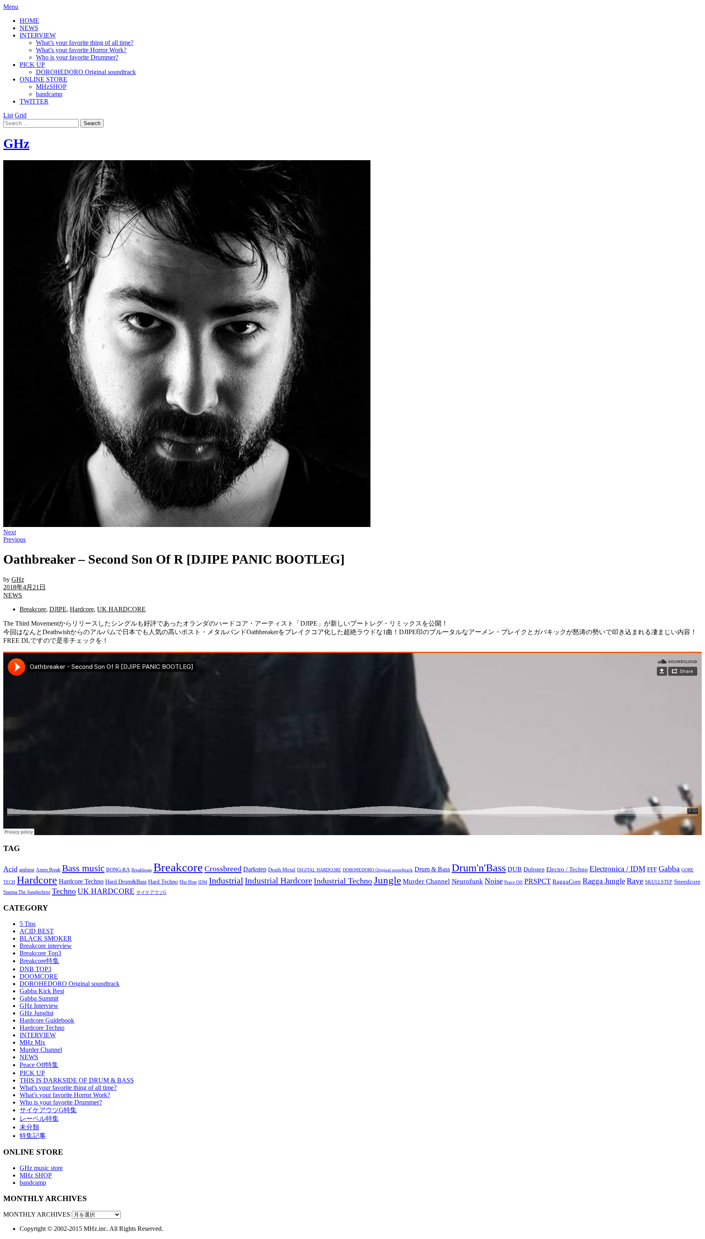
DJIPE (58, 609)
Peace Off (513, 882)
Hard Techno (163, 881)
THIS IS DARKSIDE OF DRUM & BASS (77, 1080)
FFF (652, 869)
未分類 (29, 1127)
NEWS (29, 27)
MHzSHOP (51, 86)
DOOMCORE (39, 976)
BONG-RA (118, 869)
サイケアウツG (151, 892)
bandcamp (49, 93)
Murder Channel (426, 881)
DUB (515, 869)
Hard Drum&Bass (125, 882)
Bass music (83, 868)
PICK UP (32, 64)
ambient (26, 870)
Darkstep (254, 869)
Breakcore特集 (39, 960)
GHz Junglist (36, 1013)
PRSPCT (537, 881)
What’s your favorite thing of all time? (84, 42)
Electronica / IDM (617, 868)
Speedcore (687, 881)
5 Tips (27, 923)
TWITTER (34, 101)
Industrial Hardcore (278, 881)
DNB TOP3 (35, 969)
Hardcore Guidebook (47, 1020)
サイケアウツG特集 (48, 1110)
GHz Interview (39, 1005)
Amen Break (48, 870)
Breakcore (33, 609)
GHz (16, 143)
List (8, 115)
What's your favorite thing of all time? (68, 1087)
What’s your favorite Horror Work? (81, 49)
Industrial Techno (343, 880)
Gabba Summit (39, 998)
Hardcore (82, 609)
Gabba (669, 868)
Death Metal (281, 870)
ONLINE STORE (43, 79)
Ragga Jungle (604, 881)
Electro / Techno (567, 869)
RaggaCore (566, 881)
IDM (202, 882)
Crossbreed (223, 868)
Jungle (387, 880)
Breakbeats (141, 869)
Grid (21, 115)
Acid (10, 869)
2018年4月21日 (24, 587)
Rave (635, 880)
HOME (29, 20)
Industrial (226, 880)
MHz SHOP (36, 1175)
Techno (64, 890)
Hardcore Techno (81, 881)
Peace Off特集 (39, 1064)
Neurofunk (467, 881)
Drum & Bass (432, 869)
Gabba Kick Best (42, 991)
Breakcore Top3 (40, 953)
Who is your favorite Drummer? (77, 57)
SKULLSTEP (658, 882)
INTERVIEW (38, 35)
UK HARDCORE (121, 609)
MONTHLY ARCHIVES (36, 1214)
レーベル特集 (39, 1118)
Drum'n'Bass (479, 868)
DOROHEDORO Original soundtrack (86, 71)
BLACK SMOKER (46, 938)
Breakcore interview (46, 945)
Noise (494, 881)
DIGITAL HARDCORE (319, 869)
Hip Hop (188, 882)
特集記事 (33, 1135)
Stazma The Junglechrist (26, 892)
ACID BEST (37, 931)
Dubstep (534, 869)
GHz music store (41, 1167)
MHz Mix (32, 1042)
